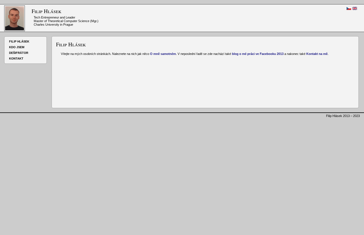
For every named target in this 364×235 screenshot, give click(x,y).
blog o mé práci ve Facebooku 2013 (258, 54)
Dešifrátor (18, 52)
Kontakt (16, 58)
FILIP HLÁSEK (19, 41)
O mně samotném (163, 54)
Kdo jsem (16, 47)
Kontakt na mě (317, 54)
